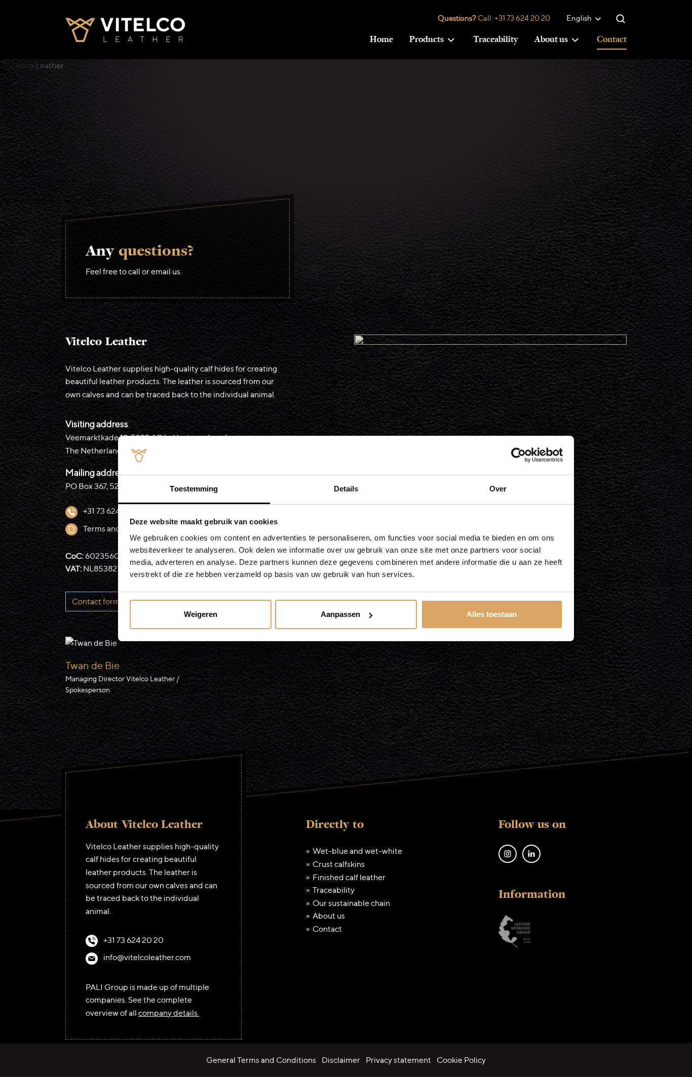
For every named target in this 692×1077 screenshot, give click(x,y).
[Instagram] (507, 853)
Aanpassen (340, 614)
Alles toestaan (492, 614)
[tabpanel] (346, 674)
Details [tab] (346, 488)
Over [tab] (498, 488)
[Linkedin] (531, 853)
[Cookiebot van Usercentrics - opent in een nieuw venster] (518, 455)
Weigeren (200, 614)
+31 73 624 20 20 (522, 18)
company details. (168, 1013)
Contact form (96, 601)
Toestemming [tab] (194, 488)
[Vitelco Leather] (125, 28)
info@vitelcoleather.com (147, 957)
